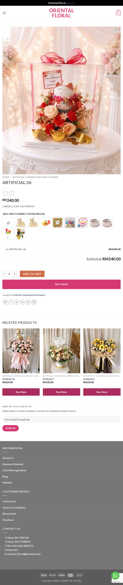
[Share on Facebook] (11, 302)
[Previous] (2, 364)
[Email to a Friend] (22, 302)
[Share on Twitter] (17, 302)
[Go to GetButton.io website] (115, 582)
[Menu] (4, 13)
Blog (5, 476)
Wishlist (7, 482)
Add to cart (32, 273)
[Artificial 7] (61, 350)
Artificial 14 (8, 379)
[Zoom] (7, 170)
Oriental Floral (61, 13)
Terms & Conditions (14, 507)
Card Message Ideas (14, 470)
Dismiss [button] (70, 2)
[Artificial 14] (21, 350)
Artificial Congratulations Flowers (35, 177)
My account (9, 513)
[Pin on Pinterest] (28, 302)
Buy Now (61, 284)
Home (5, 177)
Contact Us (9, 501)
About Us (8, 457)
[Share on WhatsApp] (5, 302)
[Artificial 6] (102, 350)
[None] (8, 222)
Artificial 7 (48, 379)
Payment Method (12, 464)
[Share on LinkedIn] (34, 302)
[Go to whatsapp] (115, 576)
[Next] (120, 364)
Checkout (8, 519)
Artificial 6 (88, 379)
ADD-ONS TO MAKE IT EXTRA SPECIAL (24, 214)
